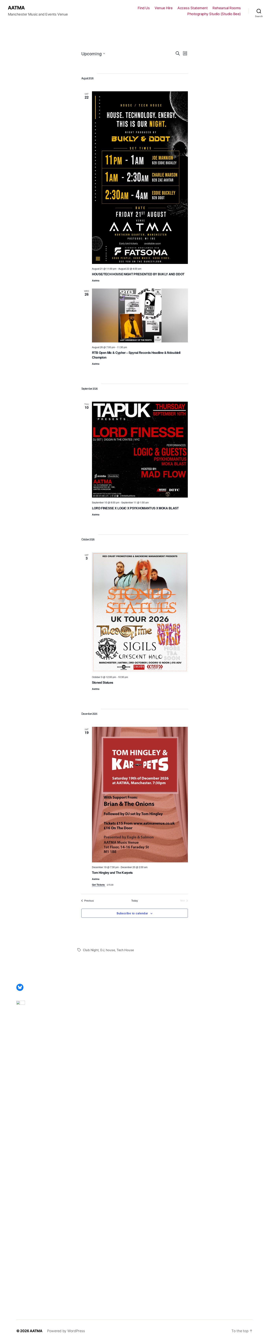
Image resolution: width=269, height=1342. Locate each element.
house (110, 950)
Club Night (90, 950)
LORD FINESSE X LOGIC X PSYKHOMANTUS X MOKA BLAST (135, 508)
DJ (102, 950)
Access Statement (192, 8)
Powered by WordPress (66, 1331)
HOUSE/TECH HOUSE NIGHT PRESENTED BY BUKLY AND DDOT (138, 274)
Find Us (144, 8)
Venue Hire (164, 8)
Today (134, 900)
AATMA (16, 8)
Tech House (125, 950)
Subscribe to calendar (132, 913)
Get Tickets (98, 884)
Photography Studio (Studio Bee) (214, 14)
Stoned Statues (102, 682)
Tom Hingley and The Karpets (112, 872)
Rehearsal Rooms (226, 8)
